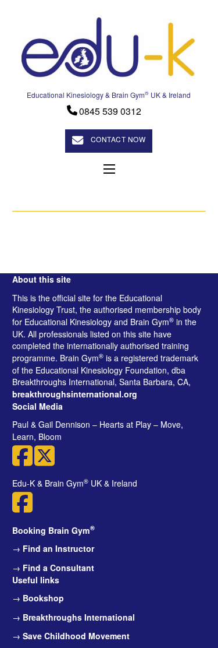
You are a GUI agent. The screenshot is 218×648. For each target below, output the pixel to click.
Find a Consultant (58, 567)
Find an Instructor (58, 548)
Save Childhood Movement (76, 636)
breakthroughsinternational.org (74, 394)
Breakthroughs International (79, 617)
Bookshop (43, 598)
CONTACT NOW (118, 139)
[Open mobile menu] (109, 169)
